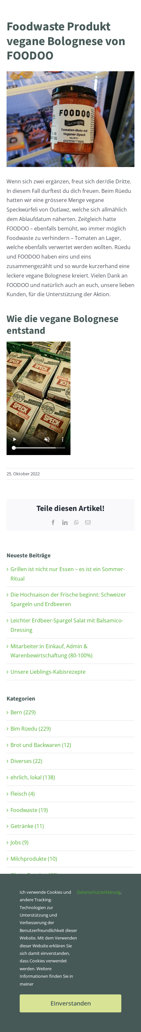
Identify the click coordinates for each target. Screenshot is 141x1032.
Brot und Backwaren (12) (40, 745)
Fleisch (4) (22, 793)
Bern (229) (23, 712)
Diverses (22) (26, 761)
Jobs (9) (19, 842)
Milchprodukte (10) (33, 858)
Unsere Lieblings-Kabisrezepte (48, 671)
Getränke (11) (27, 826)
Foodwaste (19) (29, 810)
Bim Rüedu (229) (30, 728)
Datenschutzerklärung (98, 892)
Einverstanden (70, 1003)
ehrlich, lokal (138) (32, 777)
